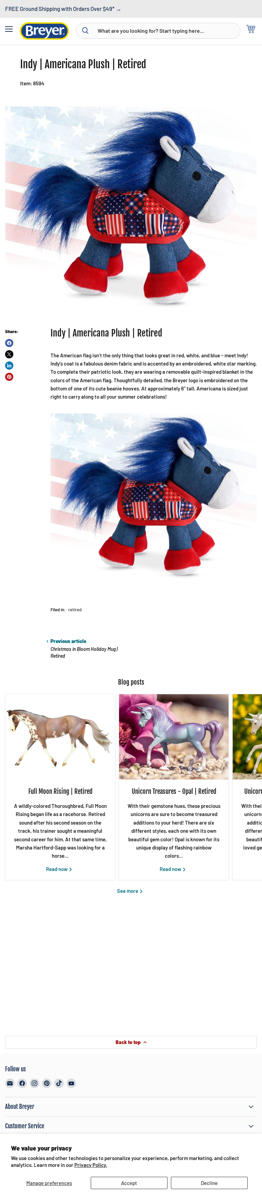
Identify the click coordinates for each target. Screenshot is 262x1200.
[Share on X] (9, 354)
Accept (129, 1183)
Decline (209, 1183)
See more (128, 891)
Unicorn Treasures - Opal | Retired (174, 791)
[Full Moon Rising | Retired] (60, 737)
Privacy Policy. (90, 1165)
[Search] (85, 30)
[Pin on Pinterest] (9, 377)
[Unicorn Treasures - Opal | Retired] (174, 737)
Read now (57, 869)
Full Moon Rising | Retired (60, 791)
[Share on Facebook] (9, 343)
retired (75, 609)
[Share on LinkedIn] (9, 365)
